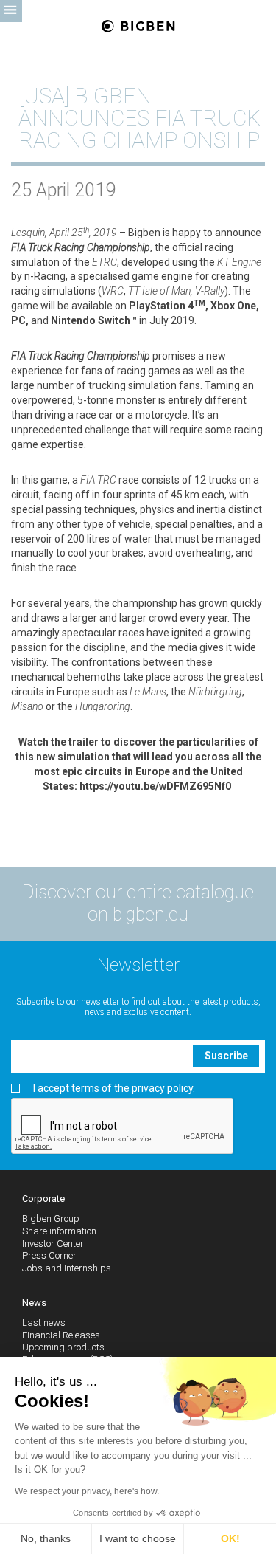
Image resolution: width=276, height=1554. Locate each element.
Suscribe (226, 1056)
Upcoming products (63, 1346)
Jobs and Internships (66, 1267)
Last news (44, 1322)
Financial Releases (61, 1335)
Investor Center (53, 1243)
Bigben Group (50, 1218)
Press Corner (49, 1255)
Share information (59, 1231)
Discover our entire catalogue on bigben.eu (138, 903)
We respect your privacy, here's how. (87, 1491)
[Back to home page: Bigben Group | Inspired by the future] (138, 27)
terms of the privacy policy (132, 1088)
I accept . (114, 1088)
